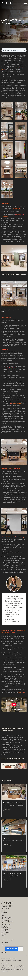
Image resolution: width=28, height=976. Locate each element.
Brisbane (14, 960)
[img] (21, 50)
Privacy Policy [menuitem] (5, 926)
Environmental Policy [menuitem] (6, 929)
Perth (7, 963)
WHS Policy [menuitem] (4, 927)
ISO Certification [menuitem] (5, 932)
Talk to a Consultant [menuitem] (6, 924)
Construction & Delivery (16, 537)
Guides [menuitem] (3, 935)
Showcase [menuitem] (4, 912)
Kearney (5, 876)
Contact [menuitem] (3, 915)
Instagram (8, 958)
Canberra (19, 960)
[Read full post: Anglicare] (14, 827)
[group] (14, 50)
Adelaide (3, 963)
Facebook (14, 958)
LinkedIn (3, 958)
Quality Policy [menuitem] (4, 930)
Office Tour (21, 692)
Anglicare (5, 840)
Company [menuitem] (3, 934)
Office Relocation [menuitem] (5, 918)
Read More (7, 809)
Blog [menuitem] (2, 914)
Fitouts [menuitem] (3, 910)
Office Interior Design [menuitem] (6, 917)
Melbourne (8, 960)
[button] (3, 50)
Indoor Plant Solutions (11, 368)
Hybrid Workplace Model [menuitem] (7, 922)
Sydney (3, 960)
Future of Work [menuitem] (5, 920)
